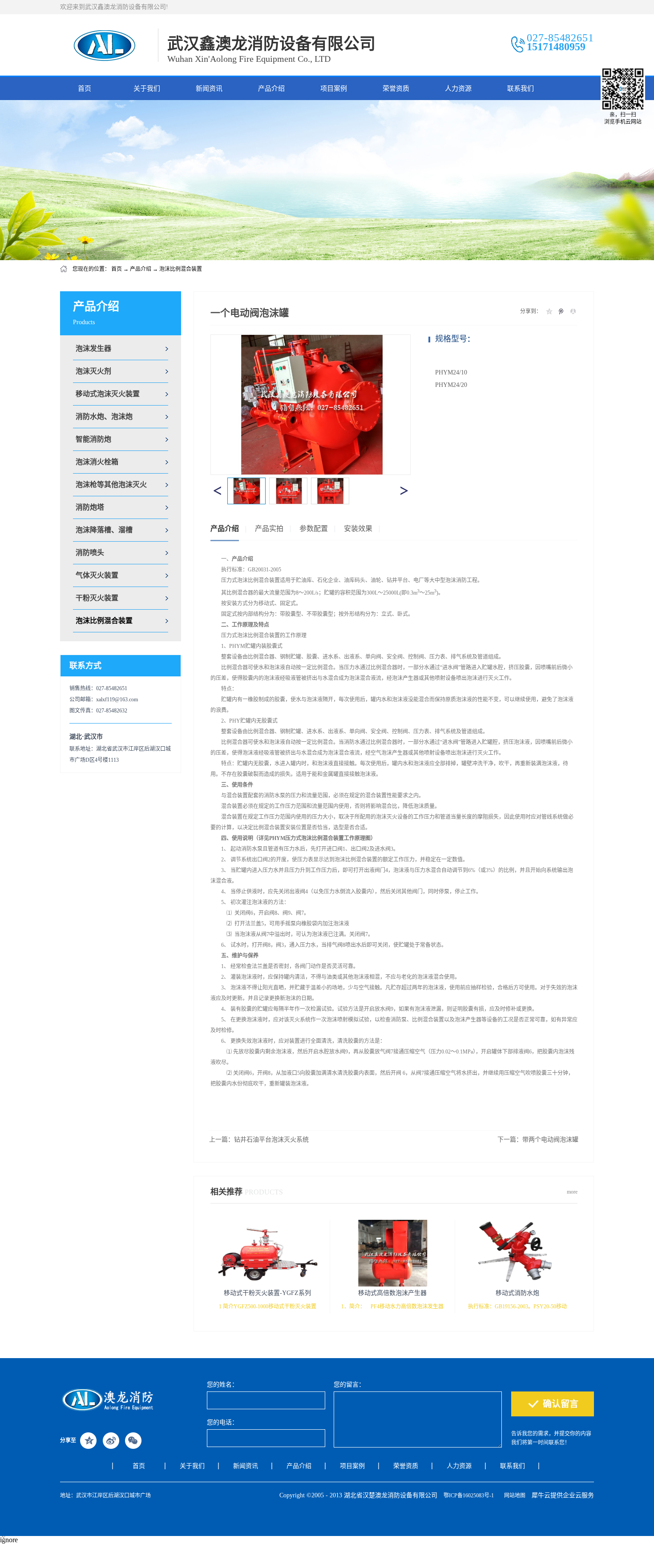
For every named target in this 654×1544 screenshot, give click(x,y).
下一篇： (537, 1139)
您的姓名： (222, 1384)
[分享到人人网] (572, 311)
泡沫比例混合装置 (180, 269)
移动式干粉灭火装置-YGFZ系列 (267, 1293)
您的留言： (349, 1384)
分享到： (530, 311)
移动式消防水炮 (517, 1293)
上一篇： (259, 1139)
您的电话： (222, 1422)
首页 (84, 88)
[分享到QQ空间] (548, 311)
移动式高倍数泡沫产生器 (392, 1293)
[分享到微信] (133, 1440)
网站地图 (513, 1495)
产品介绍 (140, 269)
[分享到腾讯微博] (560, 311)
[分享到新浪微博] (111, 1440)
